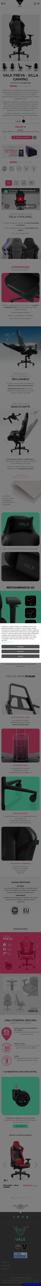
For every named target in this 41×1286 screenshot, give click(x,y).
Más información (7, 642)
